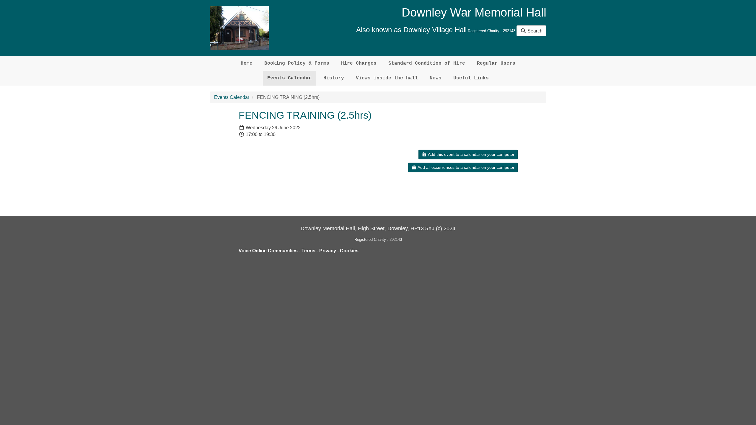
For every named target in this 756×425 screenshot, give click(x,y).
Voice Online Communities (268, 250)
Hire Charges (359, 63)
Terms (308, 250)
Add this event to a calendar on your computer (470, 154)
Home (246, 63)
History (333, 78)
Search (534, 30)
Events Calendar (289, 78)
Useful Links (471, 78)
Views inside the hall (387, 78)
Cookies (349, 250)
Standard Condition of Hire (426, 63)
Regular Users (496, 63)
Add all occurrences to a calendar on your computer (465, 167)
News (435, 78)
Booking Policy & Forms (296, 63)
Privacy (327, 250)
